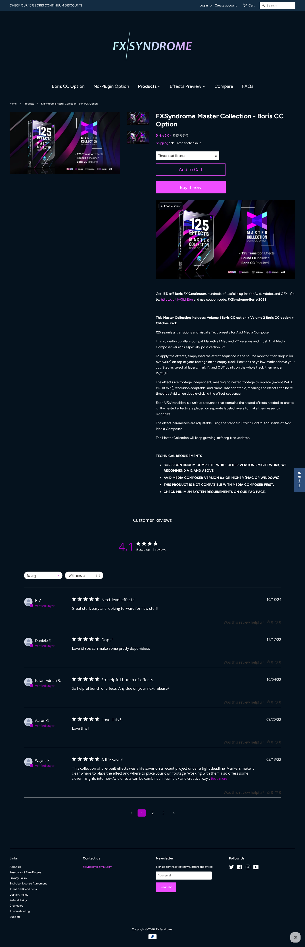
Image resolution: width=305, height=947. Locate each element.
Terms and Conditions (23, 889)
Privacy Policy (18, 878)
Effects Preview (186, 86)
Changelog (16, 905)
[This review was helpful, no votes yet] (268, 622)
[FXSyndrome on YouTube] (256, 868)
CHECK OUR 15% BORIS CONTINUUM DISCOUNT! (46, 5)
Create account (226, 5)
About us (15, 866)
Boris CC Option (68, 86)
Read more (219, 778)
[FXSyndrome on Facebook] (239, 868)
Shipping (162, 143)
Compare (224, 86)
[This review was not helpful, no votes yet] (276, 622)
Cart (252, 5)
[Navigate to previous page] (131, 813)
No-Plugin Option (111, 86)
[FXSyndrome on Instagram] (247, 868)
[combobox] (43, 575)
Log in (204, 5)
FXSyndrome (164, 929)
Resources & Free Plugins (25, 872)
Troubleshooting (20, 911)
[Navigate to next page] (174, 813)
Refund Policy (18, 900)
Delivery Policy (19, 894)
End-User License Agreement (28, 883)
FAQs (247, 86)
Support (15, 916)
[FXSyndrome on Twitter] (231, 868)
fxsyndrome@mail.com (97, 866)
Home (13, 103)
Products (148, 86)
